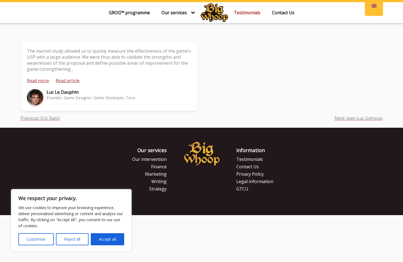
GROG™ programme (129, 13)
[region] (71, 220)
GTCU (242, 189)
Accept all (107, 239)
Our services (174, 13)
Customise (36, 239)
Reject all (72, 239)
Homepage (214, 12)
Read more (38, 81)
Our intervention (149, 159)
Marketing (156, 174)
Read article (68, 81)
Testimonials (247, 13)
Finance (159, 167)
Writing (159, 181)
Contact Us (283, 13)
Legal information (254, 181)
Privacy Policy (250, 174)
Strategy (158, 189)
